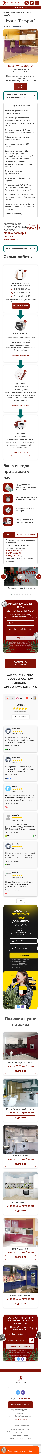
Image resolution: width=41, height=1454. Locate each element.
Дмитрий (16, 757)
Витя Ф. (15, 873)
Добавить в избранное (20, 1425)
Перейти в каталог (21, 453)
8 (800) (20, 1399)
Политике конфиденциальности (19, 645)
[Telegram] (18, 1007)
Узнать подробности (33, 227)
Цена (8, 535)
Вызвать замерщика (20, 355)
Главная (7, 13)
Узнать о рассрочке (20, 405)
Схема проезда (20, 1420)
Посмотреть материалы (20, 663)
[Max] (22, 1007)
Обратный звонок (20, 1405)
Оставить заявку (20, 306)
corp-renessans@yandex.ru (20, 1410)
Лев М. (14, 786)
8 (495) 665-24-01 (22, 293)
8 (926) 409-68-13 (22, 296)
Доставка (21, 535)
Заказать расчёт (20, 86)
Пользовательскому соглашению (19, 646)
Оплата (31, 535)
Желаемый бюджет (22, 629)
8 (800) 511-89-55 (22, 289)
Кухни (17, 13)
